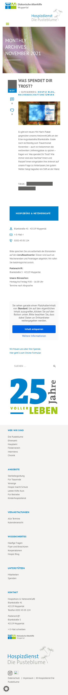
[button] (6, 688)
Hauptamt (12, 444)
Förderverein (14, 447)
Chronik (11, 455)
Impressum (28, 678)
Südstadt (26, 188)
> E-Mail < (19, 234)
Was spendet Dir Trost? (35, 83)
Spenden (12, 578)
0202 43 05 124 (21, 240)
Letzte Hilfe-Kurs (16, 490)
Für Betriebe (14, 494)
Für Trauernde (14, 479)
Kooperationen (15, 550)
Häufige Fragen (15, 543)
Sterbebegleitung (16, 475)
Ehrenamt (12, 440)
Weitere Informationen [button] (34, 335)
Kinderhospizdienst (17, 498)
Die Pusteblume (15, 436)
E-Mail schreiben (17, 629)
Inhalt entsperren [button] (34, 329)
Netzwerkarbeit (40, 184)
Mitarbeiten (13, 574)
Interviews (13, 451)
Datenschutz (14, 678)
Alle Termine (14, 518)
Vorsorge (12, 483)
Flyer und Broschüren (18, 546)
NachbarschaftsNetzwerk (36, 94)
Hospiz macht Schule (18, 487)
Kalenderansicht (15, 522)
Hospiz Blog (46, 92)
